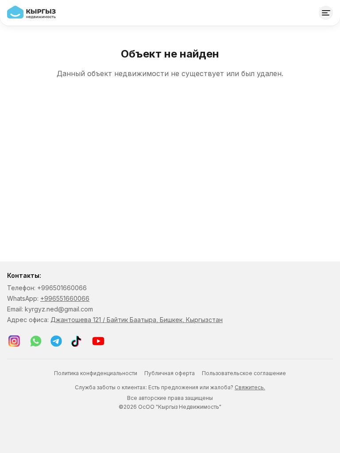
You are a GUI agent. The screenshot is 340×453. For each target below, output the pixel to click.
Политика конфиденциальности (95, 373)
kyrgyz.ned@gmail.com (59, 309)
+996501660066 (62, 288)
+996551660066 (64, 298)
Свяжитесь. (250, 387)
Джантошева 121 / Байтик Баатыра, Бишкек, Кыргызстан (136, 319)
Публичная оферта (169, 373)
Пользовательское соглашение (244, 373)
